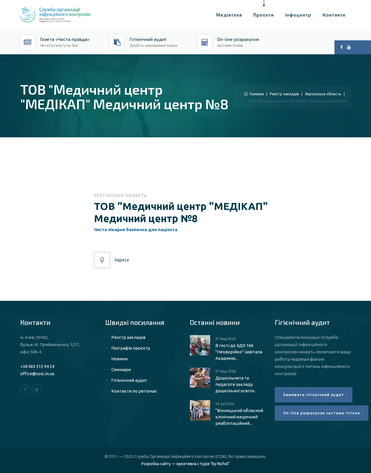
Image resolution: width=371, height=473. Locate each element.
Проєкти (263, 14)
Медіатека (229, 14)
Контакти (334, 14)
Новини (119, 358)
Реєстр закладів (284, 94)
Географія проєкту (130, 348)
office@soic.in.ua (37, 373)
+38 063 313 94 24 (37, 366)
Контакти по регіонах (134, 391)
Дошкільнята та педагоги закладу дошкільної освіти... (236, 384)
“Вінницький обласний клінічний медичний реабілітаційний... (239, 417)
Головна (256, 94)
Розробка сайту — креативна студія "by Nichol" (185, 463)
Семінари (121, 369)
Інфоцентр (298, 14)
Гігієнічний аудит (129, 380)
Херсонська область (323, 94)
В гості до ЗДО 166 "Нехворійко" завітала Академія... (238, 352)
